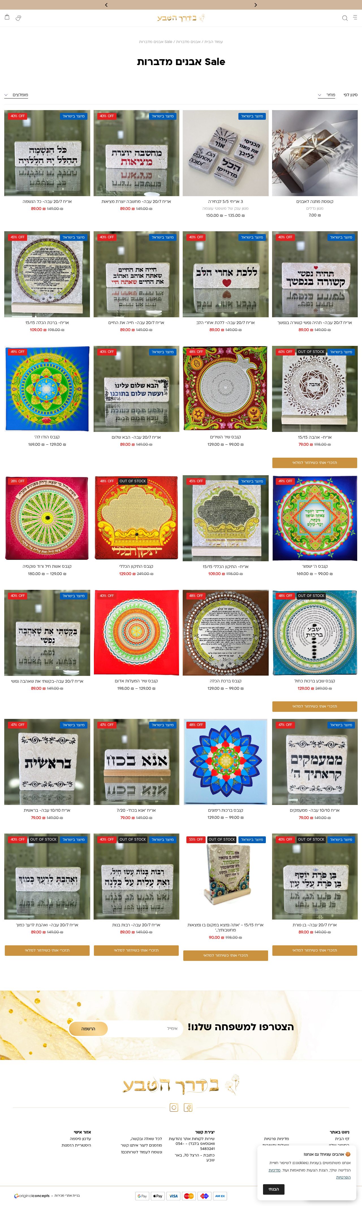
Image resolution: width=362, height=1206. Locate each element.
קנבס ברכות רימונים (225, 811)
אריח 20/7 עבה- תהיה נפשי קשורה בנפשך (314, 323)
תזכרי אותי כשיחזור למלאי (314, 463)
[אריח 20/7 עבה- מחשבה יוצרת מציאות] (136, 153)
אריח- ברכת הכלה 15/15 (47, 323)
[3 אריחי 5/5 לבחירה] (226, 153)
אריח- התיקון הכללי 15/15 (226, 567)
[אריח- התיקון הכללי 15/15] (226, 518)
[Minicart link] (7, 17)
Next (186, 156)
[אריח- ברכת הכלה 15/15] (47, 274)
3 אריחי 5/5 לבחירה (225, 202)
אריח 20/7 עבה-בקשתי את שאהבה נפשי (47, 682)
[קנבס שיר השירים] (226, 389)
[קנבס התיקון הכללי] (137, 518)
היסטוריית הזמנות (76, 1145)
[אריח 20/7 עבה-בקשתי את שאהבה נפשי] (47, 633)
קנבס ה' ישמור (315, 567)
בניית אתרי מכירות (67, 1196)
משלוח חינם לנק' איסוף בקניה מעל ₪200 (181, 5)
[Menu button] (355, 17)
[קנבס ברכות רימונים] (226, 762)
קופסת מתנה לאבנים (314, 202)
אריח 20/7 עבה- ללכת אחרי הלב (225, 323)
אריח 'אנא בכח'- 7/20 (136, 811)
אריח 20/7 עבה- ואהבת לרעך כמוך (47, 925)
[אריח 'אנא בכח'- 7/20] (136, 762)
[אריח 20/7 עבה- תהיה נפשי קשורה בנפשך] (315, 274)
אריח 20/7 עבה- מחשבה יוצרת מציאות (136, 202)
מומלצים (20, 95)
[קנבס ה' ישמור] (315, 518)
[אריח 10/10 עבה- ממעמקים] (315, 762)
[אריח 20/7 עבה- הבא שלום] (136, 389)
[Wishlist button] (18, 18)
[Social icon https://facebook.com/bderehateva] (188, 1107)
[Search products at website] (345, 18)
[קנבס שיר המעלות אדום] (137, 633)
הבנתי (274, 1189)
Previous (263, 156)
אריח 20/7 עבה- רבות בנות (136, 925)
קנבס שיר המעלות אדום (136, 681)
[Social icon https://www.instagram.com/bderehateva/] (174, 1107)
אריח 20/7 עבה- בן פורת (315, 925)
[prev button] (255, 5)
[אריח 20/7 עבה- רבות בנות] (136, 877)
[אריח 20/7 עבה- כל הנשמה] (47, 153)
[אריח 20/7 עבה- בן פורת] (315, 877)
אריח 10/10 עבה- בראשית (47, 811)
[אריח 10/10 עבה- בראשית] (47, 762)
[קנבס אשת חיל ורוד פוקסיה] (47, 518)
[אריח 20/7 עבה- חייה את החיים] (136, 274)
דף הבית (342, 1139)
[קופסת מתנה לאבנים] (315, 153)
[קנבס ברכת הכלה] (226, 633)
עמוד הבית (213, 42)
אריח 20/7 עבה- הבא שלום (136, 438)
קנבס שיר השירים (225, 437)
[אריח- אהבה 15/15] (315, 389)
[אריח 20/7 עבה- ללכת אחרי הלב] (226, 274)
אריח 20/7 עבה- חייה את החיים (136, 323)
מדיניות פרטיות (276, 1139)
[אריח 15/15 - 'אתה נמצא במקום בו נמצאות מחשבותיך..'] (226, 877)
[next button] (107, 5)
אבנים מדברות (188, 42)
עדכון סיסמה (80, 1139)
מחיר (330, 95)
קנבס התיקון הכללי (136, 567)
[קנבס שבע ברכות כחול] (315, 633)
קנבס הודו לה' (47, 437)
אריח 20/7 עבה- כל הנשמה (47, 202)
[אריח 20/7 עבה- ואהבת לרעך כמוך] (47, 877)
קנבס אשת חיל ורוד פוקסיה (47, 567)
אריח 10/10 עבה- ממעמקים (315, 811)
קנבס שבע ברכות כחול (314, 681)
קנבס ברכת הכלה (226, 681)
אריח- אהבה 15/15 (315, 438)
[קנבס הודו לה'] (47, 389)
